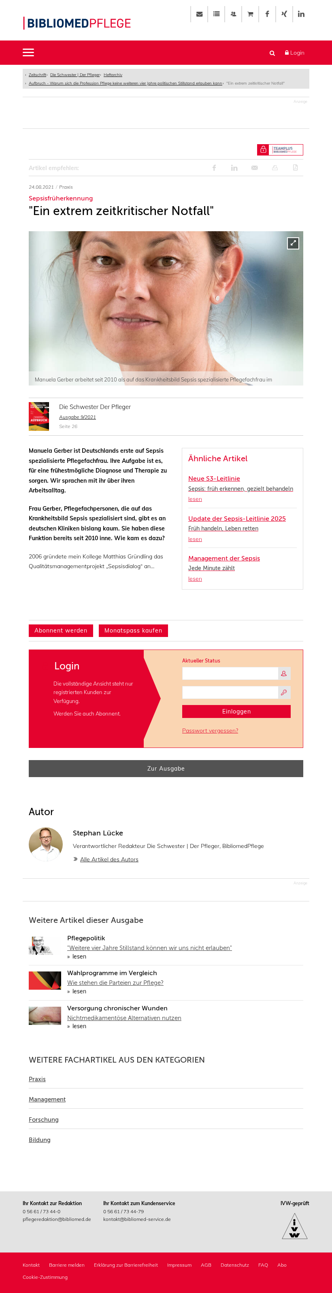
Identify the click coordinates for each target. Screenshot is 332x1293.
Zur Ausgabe (166, 768)
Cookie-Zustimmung (45, 1277)
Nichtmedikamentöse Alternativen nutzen (124, 1018)
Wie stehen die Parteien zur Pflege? (115, 983)
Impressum (179, 1265)
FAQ (263, 1265)
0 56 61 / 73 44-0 (41, 1211)
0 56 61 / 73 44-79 (123, 1211)
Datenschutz (235, 1265)
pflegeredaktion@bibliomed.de (57, 1219)
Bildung (40, 1140)
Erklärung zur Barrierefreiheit (126, 1265)
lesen (78, 956)
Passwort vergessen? (210, 730)
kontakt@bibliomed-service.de (137, 1219)
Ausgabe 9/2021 (77, 417)
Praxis (37, 1079)
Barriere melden (67, 1265)
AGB (206, 1265)
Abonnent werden (60, 630)
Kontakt (31, 1265)
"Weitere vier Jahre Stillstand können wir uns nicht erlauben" (149, 948)
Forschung (44, 1119)
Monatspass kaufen (133, 630)
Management (47, 1099)
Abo (282, 1265)
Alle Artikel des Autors (109, 859)
